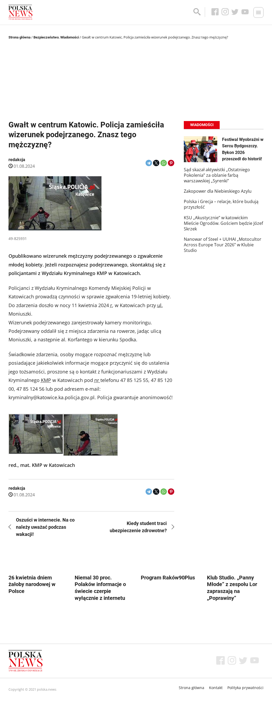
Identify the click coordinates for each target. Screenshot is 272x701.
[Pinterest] (171, 163)
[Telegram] (149, 163)
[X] (156, 163)
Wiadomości (69, 37)
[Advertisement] (136, 80)
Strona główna (19, 37)
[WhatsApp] (163, 163)
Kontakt (216, 687)
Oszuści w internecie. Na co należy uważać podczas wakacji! (45, 527)
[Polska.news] (20, 12)
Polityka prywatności (245, 687)
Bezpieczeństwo (46, 37)
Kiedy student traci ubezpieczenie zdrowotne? (138, 527)
